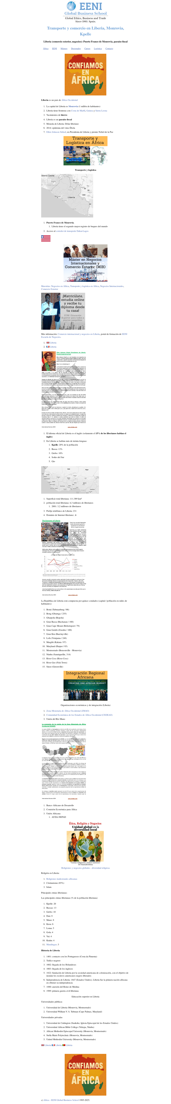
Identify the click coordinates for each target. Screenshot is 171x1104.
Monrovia (73, 106)
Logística (98, 48)
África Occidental (70, 99)
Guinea (89, 110)
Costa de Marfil (78, 110)
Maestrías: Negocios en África (55, 286)
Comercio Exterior (49, 289)
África (45, 48)
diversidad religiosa (101, 867)
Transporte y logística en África (84, 286)
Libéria (58, 1045)
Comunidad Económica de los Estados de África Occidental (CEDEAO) (79, 714)
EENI (54, 48)
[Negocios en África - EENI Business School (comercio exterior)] (85, 22)
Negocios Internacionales (111, 286)
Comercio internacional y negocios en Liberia (79, 333)
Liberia (53, 342)
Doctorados (76, 48)
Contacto (109, 48)
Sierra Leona (101, 110)
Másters (64, 48)
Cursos (87, 48)
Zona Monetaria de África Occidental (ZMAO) (67, 710)
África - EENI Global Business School (61, 1100)
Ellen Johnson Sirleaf (56, 131)
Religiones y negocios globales (75, 867)
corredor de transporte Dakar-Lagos (72, 230)
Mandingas (51, 944)
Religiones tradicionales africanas (61, 878)
